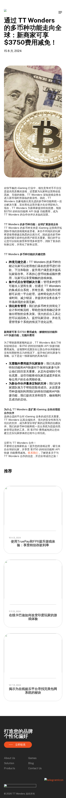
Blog (31, 763)
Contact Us (35, 768)
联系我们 (33, 452)
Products (9, 768)
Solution (9, 763)
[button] (60, 12)
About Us (9, 758)
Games (32, 758)
